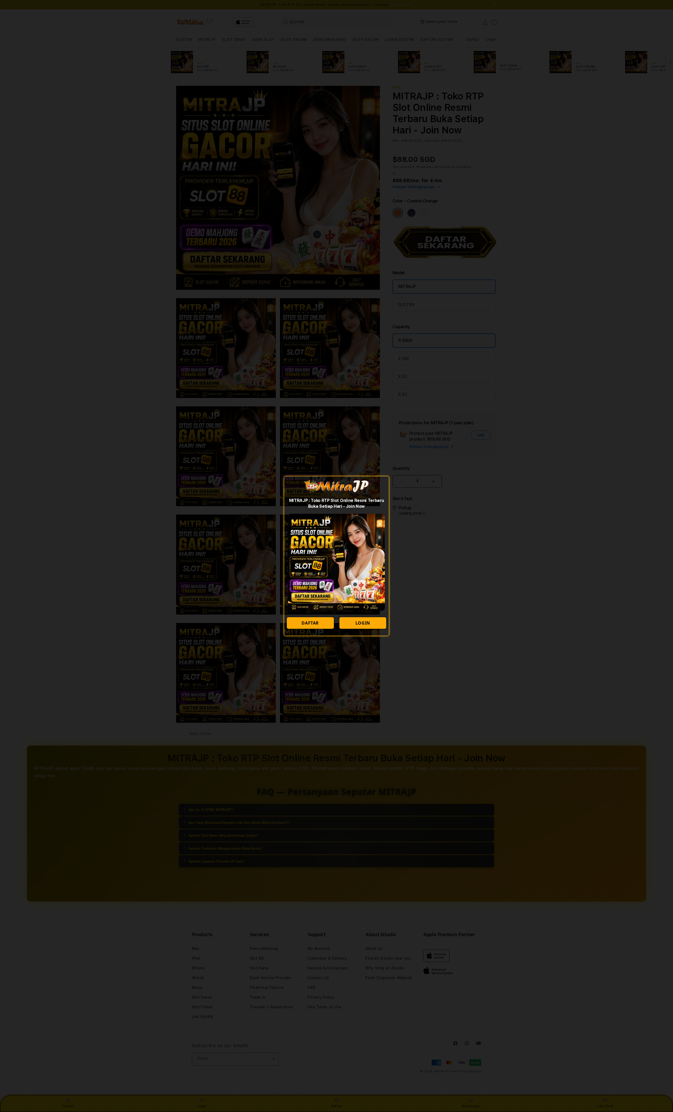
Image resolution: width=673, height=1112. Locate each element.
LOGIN (362, 623)
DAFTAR (310, 623)
